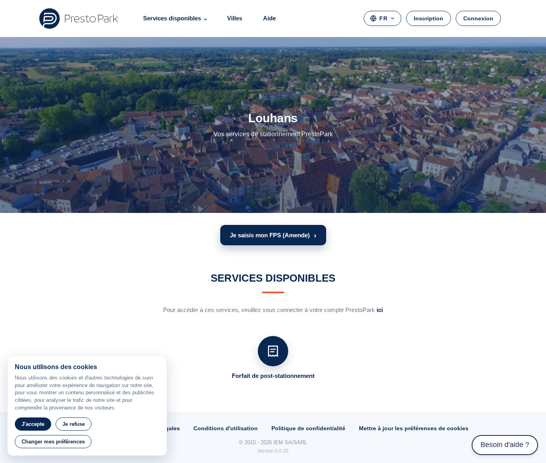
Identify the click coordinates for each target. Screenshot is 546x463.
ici (380, 309)
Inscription (428, 18)
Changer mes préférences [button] (53, 442)
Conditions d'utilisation (225, 428)
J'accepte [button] (33, 424)
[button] (273, 235)
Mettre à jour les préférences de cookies (413, 428)
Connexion (478, 18)
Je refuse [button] (73, 424)
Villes (234, 18)
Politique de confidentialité (308, 428)
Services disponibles (172, 18)
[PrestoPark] (78, 18)
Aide (269, 18)
